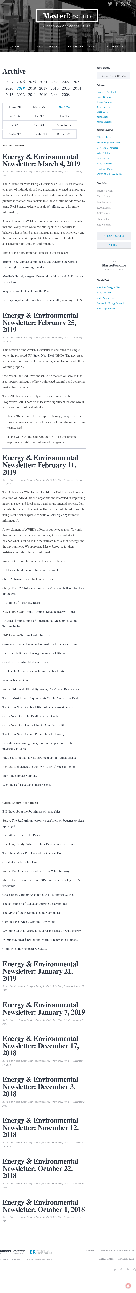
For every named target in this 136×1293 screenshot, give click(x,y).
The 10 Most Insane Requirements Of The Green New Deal (40, 698)
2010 (43, 94)
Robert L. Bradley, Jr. (107, 92)
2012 (21, 94)
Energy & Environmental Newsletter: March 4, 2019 (41, 160)
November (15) (40, 134)
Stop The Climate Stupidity (19, 775)
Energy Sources (104, 163)
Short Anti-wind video (16, 579)
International (103, 158)
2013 (9, 94)
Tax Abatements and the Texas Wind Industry (41, 871)
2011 (32, 94)
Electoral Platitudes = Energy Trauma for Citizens (33, 653)
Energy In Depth (105, 292)
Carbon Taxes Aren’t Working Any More (28, 921)
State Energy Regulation (108, 142)
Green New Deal (43, 355)
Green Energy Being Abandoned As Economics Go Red (38, 894)
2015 (66, 88)
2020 (9, 88)
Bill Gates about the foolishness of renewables (31, 570)
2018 (32, 88)
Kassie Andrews (104, 101)
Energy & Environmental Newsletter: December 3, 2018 (40, 1086)
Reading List (81, 46)
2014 (77, 88)
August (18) (39, 124)
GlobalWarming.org (106, 297)
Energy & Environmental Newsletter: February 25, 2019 (40, 322)
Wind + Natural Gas (15, 680)
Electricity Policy (105, 168)
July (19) (15, 124)
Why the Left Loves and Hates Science (26, 784)
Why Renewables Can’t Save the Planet (27, 291)
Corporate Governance (107, 147)
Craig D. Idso (103, 111)
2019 (21, 88)
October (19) (15, 134)
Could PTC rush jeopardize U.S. (23, 948)
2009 (55, 94)
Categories (46, 46)
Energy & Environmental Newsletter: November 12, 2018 (40, 1127)
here (65, 416)
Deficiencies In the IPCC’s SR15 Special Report (44, 766)
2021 (77, 81)
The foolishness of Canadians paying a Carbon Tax (34, 903)
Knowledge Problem (106, 308)
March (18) (64, 107)
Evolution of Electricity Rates (21, 602)
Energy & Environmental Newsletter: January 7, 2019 (43, 1008)
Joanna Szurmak (104, 121)
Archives (114, 46)
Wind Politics (103, 153)
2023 (55, 81)
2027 (9, 81)
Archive (114, 244)
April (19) (15, 116)
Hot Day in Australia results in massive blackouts (33, 671)
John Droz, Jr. (103, 106)
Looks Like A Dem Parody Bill (45, 725)
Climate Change (104, 137)
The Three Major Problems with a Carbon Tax (31, 853)
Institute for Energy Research (110, 303)
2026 (21, 81)
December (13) (64, 134)
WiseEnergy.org (57, 206)
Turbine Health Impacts (35, 635)
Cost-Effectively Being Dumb (21, 862)
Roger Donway (104, 97)
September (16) (64, 124)
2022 (66, 81)
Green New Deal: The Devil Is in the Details (30, 716)
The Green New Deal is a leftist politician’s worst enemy (37, 707)
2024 (43, 81)
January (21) (15, 107)
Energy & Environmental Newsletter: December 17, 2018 (40, 1045)
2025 (32, 81)
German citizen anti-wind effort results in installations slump (40, 644)
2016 (55, 88)
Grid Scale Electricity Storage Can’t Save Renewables (45, 689)
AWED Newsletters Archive (110, 174)
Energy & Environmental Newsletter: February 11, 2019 (40, 464)
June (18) (64, 116)
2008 (66, 94)
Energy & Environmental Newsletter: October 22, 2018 (40, 1168)
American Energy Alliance (109, 287)
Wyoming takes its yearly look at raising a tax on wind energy (41, 930)
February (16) (39, 107)
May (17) (39, 116)
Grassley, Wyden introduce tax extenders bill (30, 300)
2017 (43, 88)
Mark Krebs (102, 116)
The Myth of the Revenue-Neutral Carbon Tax (31, 912)
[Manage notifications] (128, 1285)
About (18, 46)
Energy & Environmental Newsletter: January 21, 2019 (40, 970)
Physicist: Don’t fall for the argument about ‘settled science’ (39, 757)
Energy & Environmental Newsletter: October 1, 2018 (43, 1205)
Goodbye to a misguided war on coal (25, 662)
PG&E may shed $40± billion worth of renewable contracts (40, 939)
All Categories (114, 235)
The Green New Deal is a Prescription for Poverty (33, 734)
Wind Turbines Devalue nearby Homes (50, 611)
